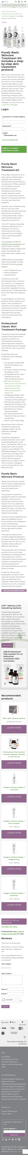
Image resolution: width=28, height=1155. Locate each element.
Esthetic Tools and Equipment (12, 1064)
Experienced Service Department (13, 1089)
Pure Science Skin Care (9, 1059)
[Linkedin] (19, 1139)
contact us (14, 1151)
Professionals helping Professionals (13, 1084)
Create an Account (9, 934)
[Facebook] (3, 1139)
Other (3, 1067)
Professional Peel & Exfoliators (12, 1096)
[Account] (19, 2)
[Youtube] (6, 1139)
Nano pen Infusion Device (14, 718)
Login (19, 931)
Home (3, 11)
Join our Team (6, 1114)
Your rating (6, 964)
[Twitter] (12, 1139)
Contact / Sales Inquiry (9, 1111)
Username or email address (13, 118)
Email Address (9, 1129)
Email (4, 994)
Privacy (22, 1151)
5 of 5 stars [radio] (10, 968)
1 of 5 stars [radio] (2, 968)
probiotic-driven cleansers (11, 244)
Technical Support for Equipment (13, 1086)
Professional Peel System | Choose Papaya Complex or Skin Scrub (14, 754)
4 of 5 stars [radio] (8, 968)
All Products (5, 1057)
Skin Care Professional (9, 1062)
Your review (6, 973)
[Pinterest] (9, 1139)
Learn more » (7, 645)
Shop (7, 11)
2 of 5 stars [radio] (4, 968)
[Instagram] (16, 1139)
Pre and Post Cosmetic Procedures (13, 1099)
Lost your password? (10, 140)
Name (4, 989)
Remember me (10, 135)
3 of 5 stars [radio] (6, 968)
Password (7, 126)
